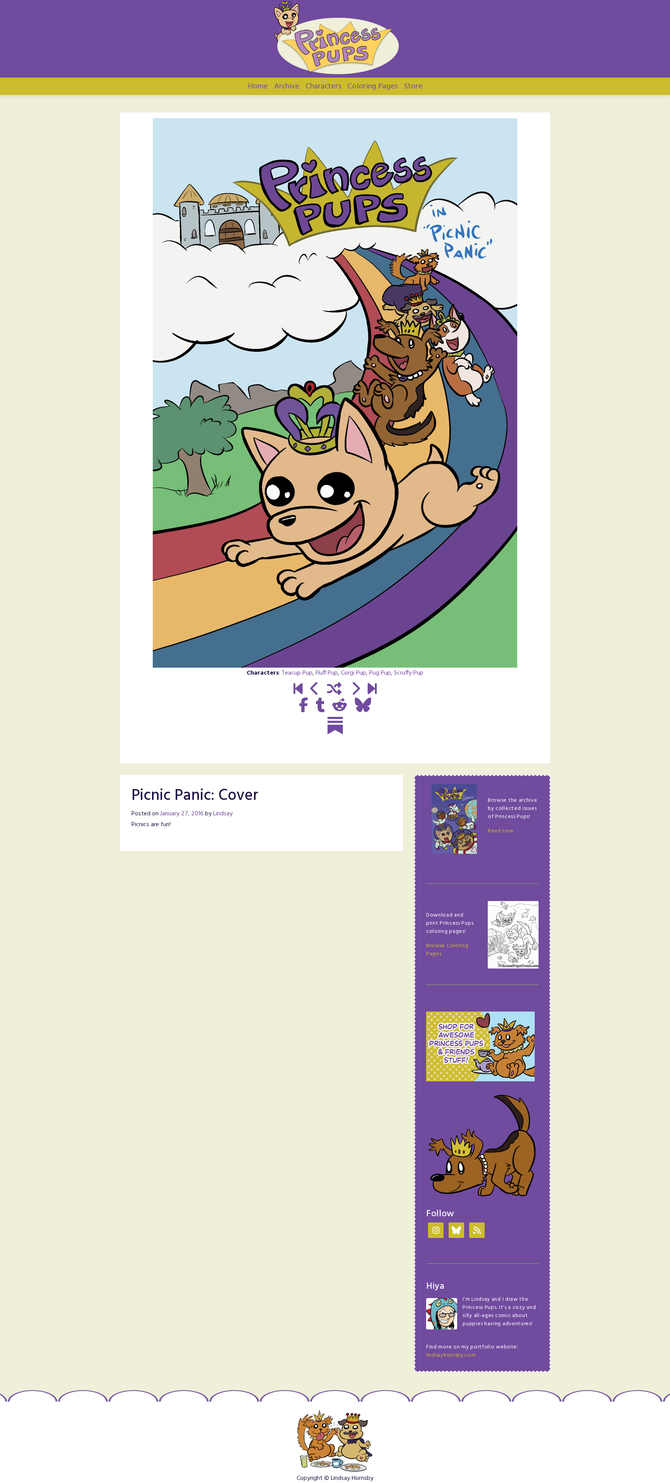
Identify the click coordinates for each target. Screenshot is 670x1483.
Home (258, 86)
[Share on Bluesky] (363, 706)
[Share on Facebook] (303, 706)
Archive (286, 86)
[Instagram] (436, 1231)
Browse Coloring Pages (447, 949)
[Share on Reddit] (339, 706)
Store (413, 86)
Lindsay (223, 814)
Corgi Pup (353, 673)
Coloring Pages (372, 86)
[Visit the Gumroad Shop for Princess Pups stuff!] (480, 1046)
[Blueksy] (456, 1231)
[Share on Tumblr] (320, 706)
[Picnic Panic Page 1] (355, 689)
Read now (501, 831)
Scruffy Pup (408, 673)
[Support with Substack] (335, 725)
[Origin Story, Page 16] (314, 689)
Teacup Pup (297, 673)
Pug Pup (380, 673)
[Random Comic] (334, 689)
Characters (323, 86)
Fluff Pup (327, 673)
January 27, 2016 (182, 814)
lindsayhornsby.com (451, 1355)
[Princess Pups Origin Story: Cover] (298, 689)
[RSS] (477, 1231)
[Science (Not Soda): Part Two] (372, 689)
